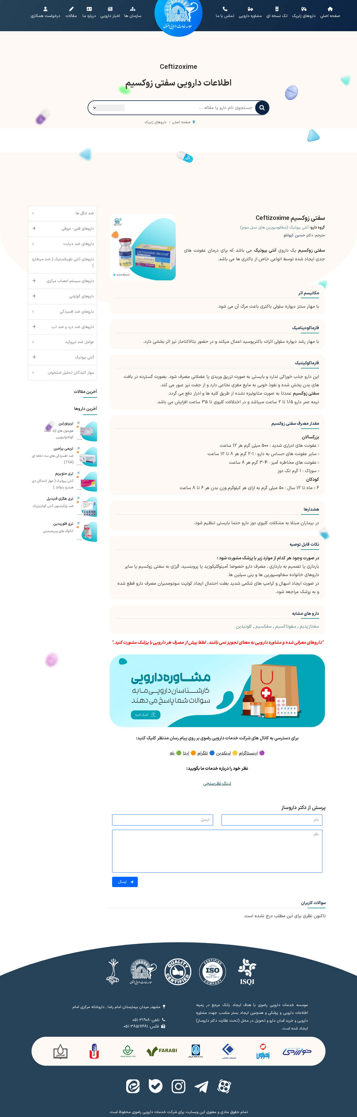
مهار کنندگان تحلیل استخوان (71, 373)
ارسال (123, 882)
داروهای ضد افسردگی (77, 312)
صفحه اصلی (181, 122)
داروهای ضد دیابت (78, 244)
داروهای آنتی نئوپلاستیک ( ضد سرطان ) (63, 262)
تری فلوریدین (63, 524)
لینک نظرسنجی (217, 783)
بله (172, 753)
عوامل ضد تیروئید (79, 342)
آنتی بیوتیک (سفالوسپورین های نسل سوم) (274, 227)
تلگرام (202, 753)
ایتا (186, 753)
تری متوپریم (64, 474)
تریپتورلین (66, 423)
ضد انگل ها (85, 213)
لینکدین (223, 753)
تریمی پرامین (63, 448)
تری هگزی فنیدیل (60, 499)
